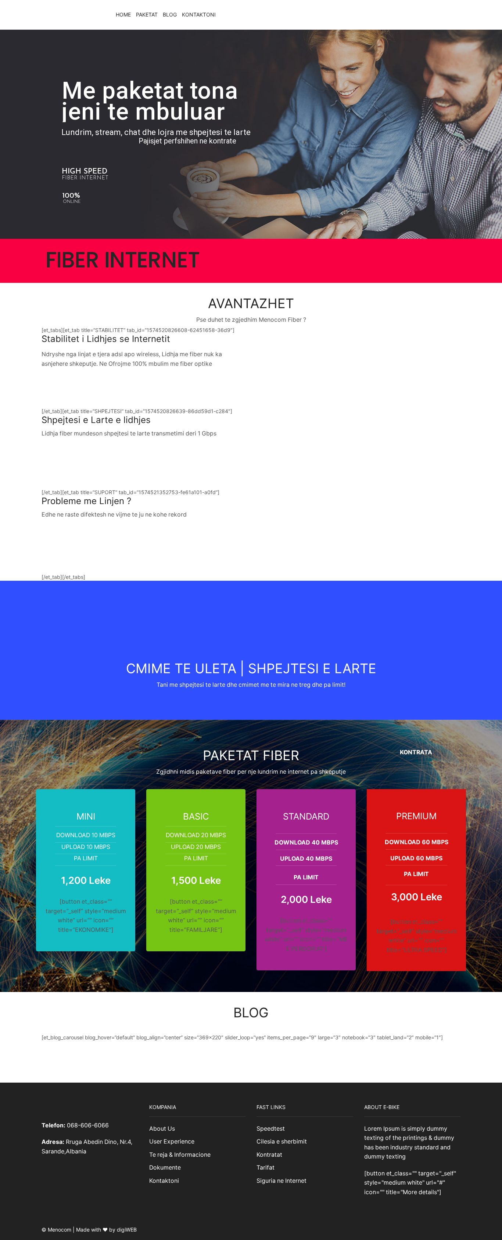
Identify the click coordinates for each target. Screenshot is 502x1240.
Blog (170, 14)
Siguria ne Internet (281, 1180)
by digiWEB (123, 1229)
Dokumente (165, 1167)
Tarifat (266, 1167)
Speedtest (271, 1128)
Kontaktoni (199, 14)
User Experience (171, 1141)
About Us (162, 1128)
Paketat (147, 14)
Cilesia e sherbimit (282, 1141)
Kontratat (269, 1154)
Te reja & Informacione (180, 1154)
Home (123, 14)
